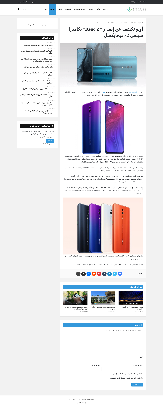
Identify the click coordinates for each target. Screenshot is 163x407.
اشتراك (50, 141)
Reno (103, 92)
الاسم (140, 357)
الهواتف (52, 9)
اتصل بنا (33, 2)
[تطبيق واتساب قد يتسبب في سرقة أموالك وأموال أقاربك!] (75, 298)
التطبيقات (68, 9)
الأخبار (98, 9)
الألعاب (60, 9)
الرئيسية (105, 9)
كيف (46, 9)
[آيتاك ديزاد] (136, 9)
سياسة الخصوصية (23, 2)
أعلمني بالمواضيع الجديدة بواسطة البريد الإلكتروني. (125, 378)
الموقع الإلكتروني (96, 365)
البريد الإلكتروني (137, 365)
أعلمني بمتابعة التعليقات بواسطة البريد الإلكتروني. (126, 374)
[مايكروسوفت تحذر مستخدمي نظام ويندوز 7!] (103, 298)
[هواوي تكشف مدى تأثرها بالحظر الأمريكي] (131, 298)
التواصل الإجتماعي (79, 9)
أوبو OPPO (133, 92)
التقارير (91, 9)
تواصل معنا (43, 25)
